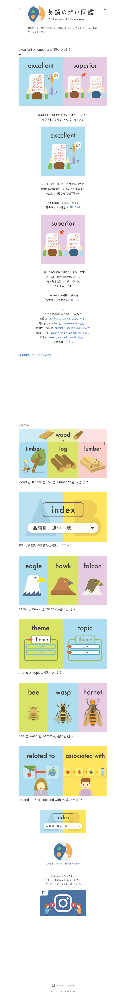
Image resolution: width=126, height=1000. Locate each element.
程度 (48, 355)
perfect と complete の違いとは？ (69, 323)
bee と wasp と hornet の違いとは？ (46, 736)
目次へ (69, 342)
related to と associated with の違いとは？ (51, 800)
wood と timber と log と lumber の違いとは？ (54, 482)
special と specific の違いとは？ (72, 328)
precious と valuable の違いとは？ (68, 318)
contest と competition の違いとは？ (66, 337)
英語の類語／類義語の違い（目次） (46, 546)
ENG (77, 207)
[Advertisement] (63, 394)
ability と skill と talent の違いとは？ (70, 332)
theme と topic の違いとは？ (40, 673)
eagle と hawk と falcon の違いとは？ (47, 609)
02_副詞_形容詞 (36, 355)
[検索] (105, 9)
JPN (70, 207)
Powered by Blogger (65, 985)
